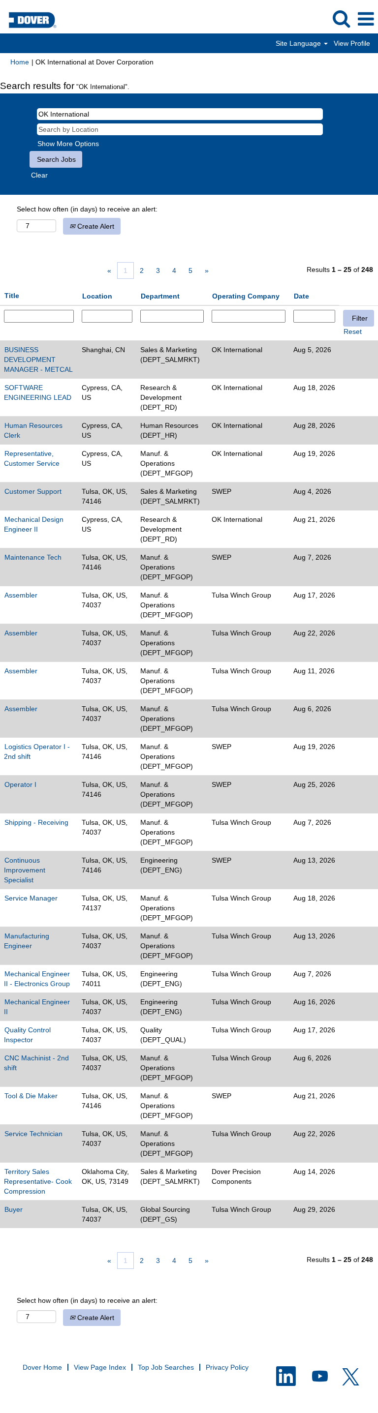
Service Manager (31, 898)
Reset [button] (353, 331)
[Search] (341, 18)
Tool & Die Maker (31, 1096)
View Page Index (100, 1367)
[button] (365, 19)
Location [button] (97, 296)
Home (19, 62)
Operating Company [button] (246, 296)
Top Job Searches (166, 1367)
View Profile (352, 43)
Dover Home (42, 1367)
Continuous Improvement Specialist (24, 870)
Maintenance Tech (33, 557)
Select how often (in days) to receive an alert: (87, 209)
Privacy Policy (227, 1367)
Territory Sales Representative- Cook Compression (38, 1181)
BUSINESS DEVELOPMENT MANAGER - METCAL (38, 359)
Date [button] (301, 296)
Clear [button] (39, 175)
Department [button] (160, 296)
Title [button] (11, 296)
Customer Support (33, 491)
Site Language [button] (299, 43)
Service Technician (33, 1134)
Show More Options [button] (68, 144)
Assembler (20, 595)
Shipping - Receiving (36, 822)
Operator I (20, 784)
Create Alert (94, 226)
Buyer (13, 1209)
